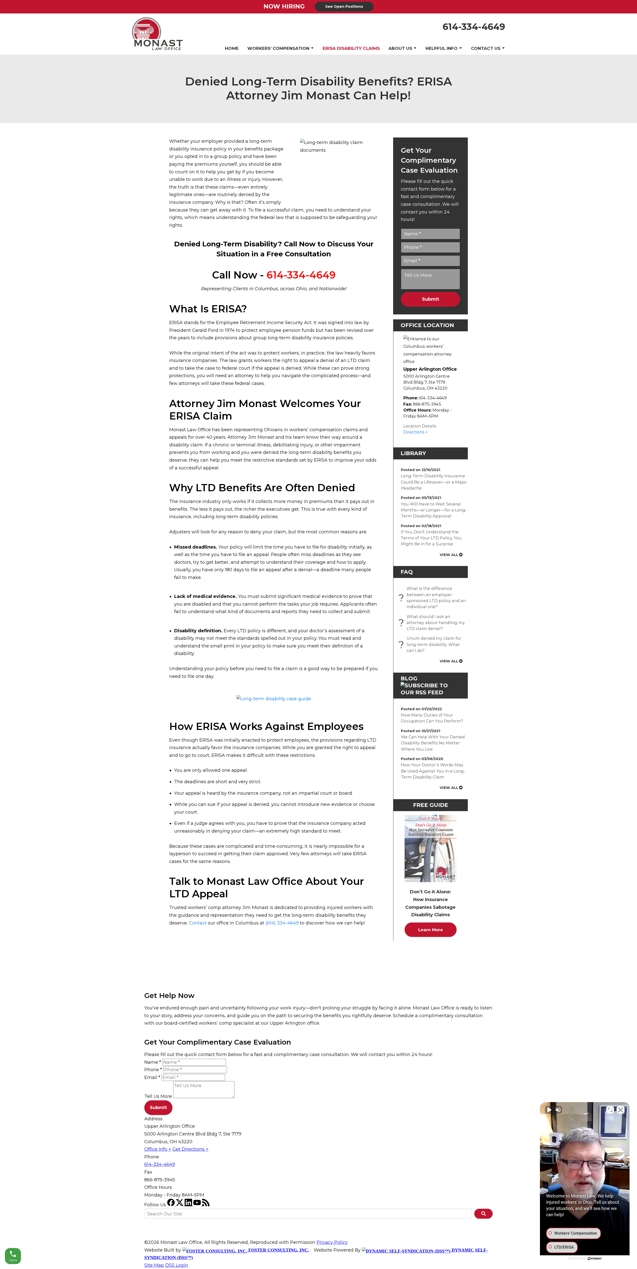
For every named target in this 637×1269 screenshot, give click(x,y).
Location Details (419, 425)
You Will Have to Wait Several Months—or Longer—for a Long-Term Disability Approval (434, 510)
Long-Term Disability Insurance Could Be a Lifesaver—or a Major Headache (434, 482)
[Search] (483, 1214)
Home (232, 48)
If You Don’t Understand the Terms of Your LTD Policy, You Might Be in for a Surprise (431, 538)
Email (152, 1077)
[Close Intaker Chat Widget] (621, 1110)
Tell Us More (158, 1096)
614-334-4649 (474, 26)
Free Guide (430, 805)
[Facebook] (171, 1204)
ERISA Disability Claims (351, 48)
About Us (400, 48)
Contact (198, 923)
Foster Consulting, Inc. (278, 1250)
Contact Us (485, 48)
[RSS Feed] (206, 1204)
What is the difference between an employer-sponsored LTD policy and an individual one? (433, 597)
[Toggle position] (610, 1110)
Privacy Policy (332, 1242)
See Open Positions (344, 6)
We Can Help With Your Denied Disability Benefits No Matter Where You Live (433, 743)
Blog (409, 678)
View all (449, 555)
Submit (430, 299)
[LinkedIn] (189, 1204)
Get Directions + (190, 1149)
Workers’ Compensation (278, 48)
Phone (153, 1069)
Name (152, 1062)
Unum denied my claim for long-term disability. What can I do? (431, 644)
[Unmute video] (549, 1110)
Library (413, 453)
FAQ (407, 571)
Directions (414, 431)
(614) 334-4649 (282, 923)
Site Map (154, 1265)
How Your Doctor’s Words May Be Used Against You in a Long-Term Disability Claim (433, 770)
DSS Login (176, 1265)
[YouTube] (197, 1204)
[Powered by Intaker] (594, 1258)
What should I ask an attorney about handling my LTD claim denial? (433, 622)
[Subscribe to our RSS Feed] (430, 692)
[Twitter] (180, 1204)
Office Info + (157, 1149)
